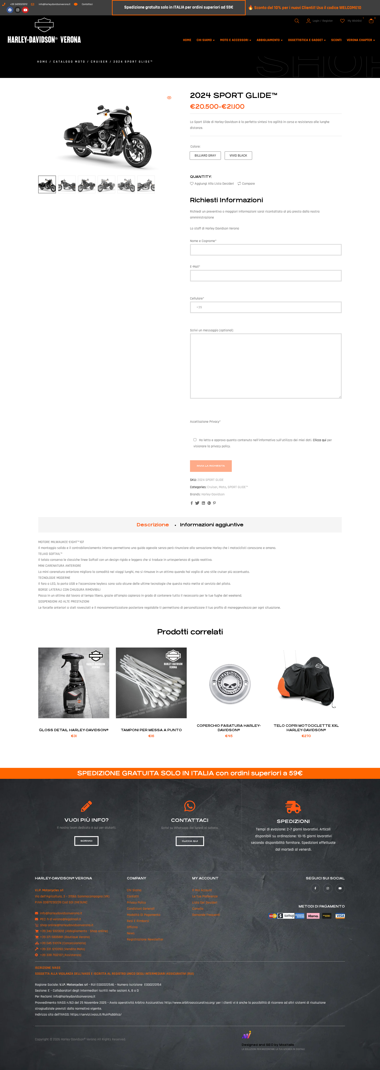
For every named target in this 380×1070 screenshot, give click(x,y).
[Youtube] (25, 10)
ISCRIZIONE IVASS (47, 967)
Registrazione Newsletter (145, 939)
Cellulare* (197, 298)
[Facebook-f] (315, 888)
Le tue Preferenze (205, 896)
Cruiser (99, 62)
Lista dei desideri (204, 902)
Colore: (195, 146)
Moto (222, 487)
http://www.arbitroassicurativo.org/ (189, 1002)
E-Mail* (195, 266)
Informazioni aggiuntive (211, 524)
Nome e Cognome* (203, 241)
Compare (248, 183)
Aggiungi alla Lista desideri (214, 183)
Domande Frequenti (206, 915)
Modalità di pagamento (143, 915)
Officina (132, 927)
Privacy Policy (136, 902)
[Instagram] (17, 10)
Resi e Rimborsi (138, 921)
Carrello (197, 908)
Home (42, 62)
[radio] (205, 155)
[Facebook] (10, 10)
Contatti (133, 896)
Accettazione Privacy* (261, 434)
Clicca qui (320, 440)
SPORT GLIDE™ (238, 487)
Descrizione (153, 524)
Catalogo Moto (69, 62)
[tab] (153, 524)
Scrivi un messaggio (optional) (211, 330)
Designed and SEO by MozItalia (268, 1045)
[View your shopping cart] (371, 21)
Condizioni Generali (141, 908)
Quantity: (201, 177)
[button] (169, 98)
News (131, 933)
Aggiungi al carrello (74, 712)
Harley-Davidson (213, 494)
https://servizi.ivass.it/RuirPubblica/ (96, 1014)
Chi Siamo (134, 890)
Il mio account (202, 890)
